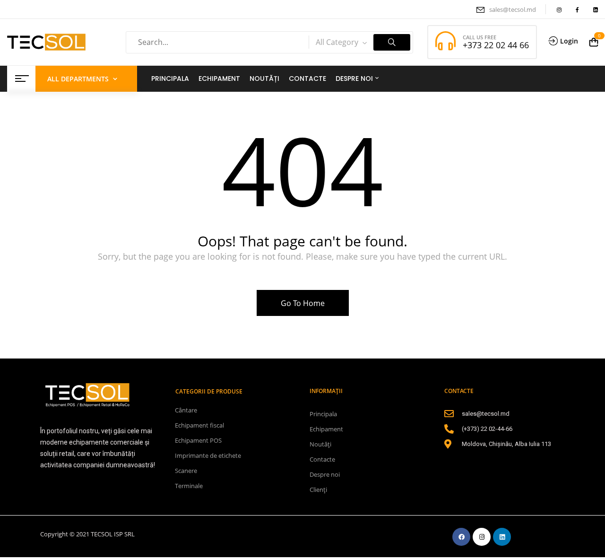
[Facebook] (461, 537)
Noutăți (320, 444)
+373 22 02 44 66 (496, 45)
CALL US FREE (479, 37)
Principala (323, 414)
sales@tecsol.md (512, 9)
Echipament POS (198, 440)
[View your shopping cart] (593, 42)
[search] (391, 42)
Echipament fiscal (199, 425)
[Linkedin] (502, 537)
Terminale (189, 485)
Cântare (186, 410)
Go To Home (303, 303)
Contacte (322, 459)
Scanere (186, 470)
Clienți (318, 489)
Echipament (326, 429)
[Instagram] (482, 537)
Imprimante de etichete (208, 455)
